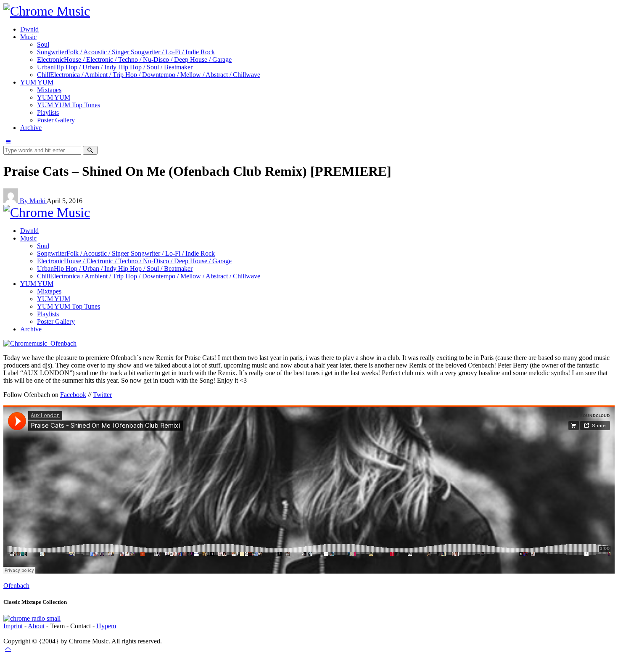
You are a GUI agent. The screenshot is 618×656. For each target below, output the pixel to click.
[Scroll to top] (8, 648)
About (36, 626)
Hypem (106, 626)
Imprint (13, 626)
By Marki (33, 200)
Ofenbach (16, 585)
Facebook (73, 394)
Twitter (102, 394)
